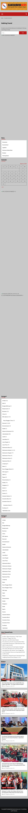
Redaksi (4, 153)
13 (14, 175)
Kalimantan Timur (6, 455)
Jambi (3, 436)
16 (24, 175)
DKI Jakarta (5, 416)
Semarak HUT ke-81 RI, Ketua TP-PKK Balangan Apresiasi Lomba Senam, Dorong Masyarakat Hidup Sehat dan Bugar (13, 765)
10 (3, 175)
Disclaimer (4, 142)
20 (14, 178)
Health (4, 428)
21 (17, 178)
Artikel (4, 400)
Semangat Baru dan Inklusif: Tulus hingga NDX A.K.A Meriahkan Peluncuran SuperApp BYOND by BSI (13, 652)
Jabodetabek (5, 434)
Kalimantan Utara (6, 458)
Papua (3, 477)
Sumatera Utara (6, 501)
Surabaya (4, 508)
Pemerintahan (5, 479)
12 (10, 175)
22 (21, 178)
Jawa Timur (5, 444)
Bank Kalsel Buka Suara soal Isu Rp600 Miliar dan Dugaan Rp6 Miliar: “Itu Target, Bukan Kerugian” (13, 683)
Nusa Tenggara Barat (7, 469)
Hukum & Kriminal (6, 431)
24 (3, 181)
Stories (4, 493)
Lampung (4, 463)
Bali (3, 403)
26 (10, 181)
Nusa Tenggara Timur (8, 420)
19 (10, 178)
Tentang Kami (5, 155)
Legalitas (4, 147)
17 (3, 178)
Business (4, 411)
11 (6, 175)
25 (6, 181)
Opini (3, 474)
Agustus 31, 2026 (10, 686)
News (3, 466)
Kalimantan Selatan (6, 450)
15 (21, 175)
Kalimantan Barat (6, 447)
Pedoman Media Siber (7, 150)
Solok (3, 488)
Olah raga (4, 471)
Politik (3, 482)
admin (4, 686)
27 (14, 181)
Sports (3, 490)
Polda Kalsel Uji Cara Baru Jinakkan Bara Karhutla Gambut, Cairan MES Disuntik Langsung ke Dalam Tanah (13, 710)
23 (24, 178)
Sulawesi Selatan (6, 496)
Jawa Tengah (5, 442)
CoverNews (24, 809)
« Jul (2, 187)
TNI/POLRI (4, 510)
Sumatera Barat (6, 498)
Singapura (4, 485)
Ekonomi (4, 423)
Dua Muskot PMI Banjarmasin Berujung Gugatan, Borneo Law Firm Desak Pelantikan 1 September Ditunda (13, 738)
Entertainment (5, 426)
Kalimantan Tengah (6, 452)
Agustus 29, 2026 (10, 740)
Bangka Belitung (6, 406)
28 (17, 181)
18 (6, 178)
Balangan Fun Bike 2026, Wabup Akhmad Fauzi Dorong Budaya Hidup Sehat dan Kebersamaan (12, 791)
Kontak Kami (5, 144)
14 (17, 175)
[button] (2, 14)
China (3, 414)
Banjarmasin (5, 408)
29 (21, 181)
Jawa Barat (5, 439)
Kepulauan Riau (6, 461)
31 (3, 184)
